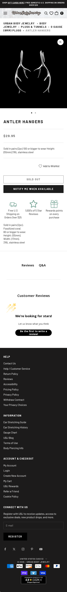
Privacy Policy (30, 325)
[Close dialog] (47, 277)
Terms (33, 325)
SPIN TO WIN (33, 320)
